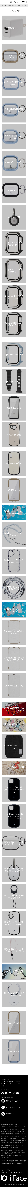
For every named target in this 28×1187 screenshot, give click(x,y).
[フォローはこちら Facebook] (2, 1093)
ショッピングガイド (17, 1084)
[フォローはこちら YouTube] (17, 1093)
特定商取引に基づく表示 (6, 1084)
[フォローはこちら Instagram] (14, 1093)
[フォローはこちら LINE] (10, 1093)
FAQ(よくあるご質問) (6, 1086)
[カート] (25, 2)
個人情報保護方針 (11, 1082)
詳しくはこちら (8, 1154)
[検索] (5, 2)
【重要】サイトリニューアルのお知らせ (14, 5)
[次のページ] (23, 1069)
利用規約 (18, 1082)
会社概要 (3, 1082)
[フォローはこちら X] (6, 1093)
